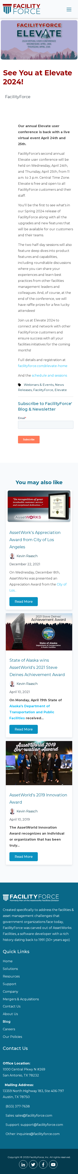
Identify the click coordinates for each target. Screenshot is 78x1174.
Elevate (61, 390)
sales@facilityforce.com (33, 1115)
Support (9, 984)
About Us (10, 1014)
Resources (11, 976)
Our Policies (12, 1037)
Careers (9, 1029)
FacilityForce (43, 390)
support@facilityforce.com (42, 1125)
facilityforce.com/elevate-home (42, 366)
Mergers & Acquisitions (21, 999)
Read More (24, 601)
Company (10, 991)
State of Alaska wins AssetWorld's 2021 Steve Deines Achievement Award (37, 667)
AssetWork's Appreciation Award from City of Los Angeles (35, 539)
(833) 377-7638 (18, 1106)
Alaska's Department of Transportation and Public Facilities (31, 712)
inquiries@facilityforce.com (38, 1134)
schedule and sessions (49, 375)
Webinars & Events (39, 385)
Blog (6, 1021)
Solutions (10, 969)
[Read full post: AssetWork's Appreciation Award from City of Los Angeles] (39, 506)
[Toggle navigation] (69, 8)
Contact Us (11, 1006)
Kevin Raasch (27, 556)
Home (8, 961)
